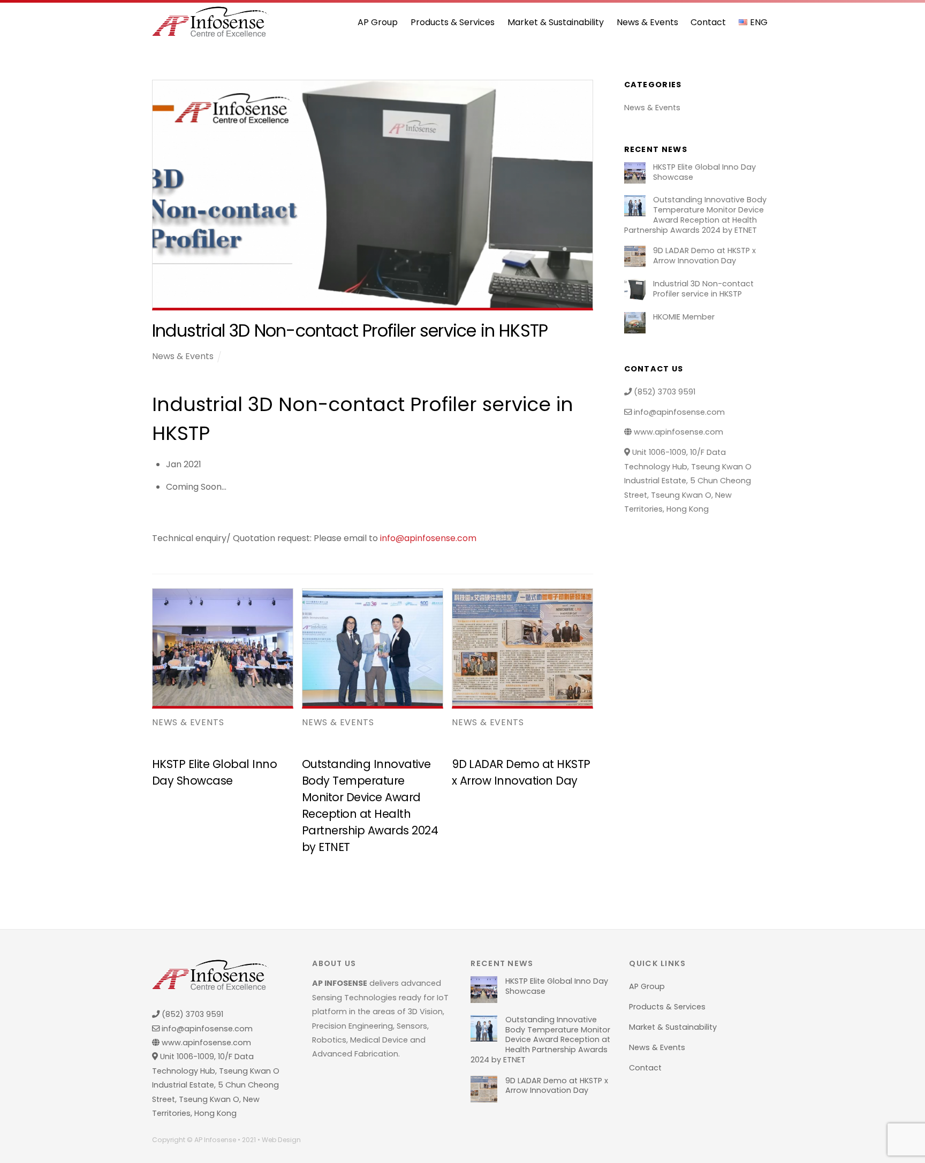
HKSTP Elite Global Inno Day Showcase (704, 172)
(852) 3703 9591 (663, 391)
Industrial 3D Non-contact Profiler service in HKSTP (703, 289)
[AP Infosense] (210, 32)
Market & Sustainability (555, 22)
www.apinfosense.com (677, 432)
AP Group (378, 22)
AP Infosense (215, 1139)
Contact (708, 22)
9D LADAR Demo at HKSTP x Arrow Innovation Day (704, 255)
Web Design (281, 1139)
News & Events (647, 22)
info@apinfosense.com (428, 538)
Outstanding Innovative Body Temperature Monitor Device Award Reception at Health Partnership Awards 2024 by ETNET (695, 215)
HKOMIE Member (684, 317)
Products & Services (453, 22)
